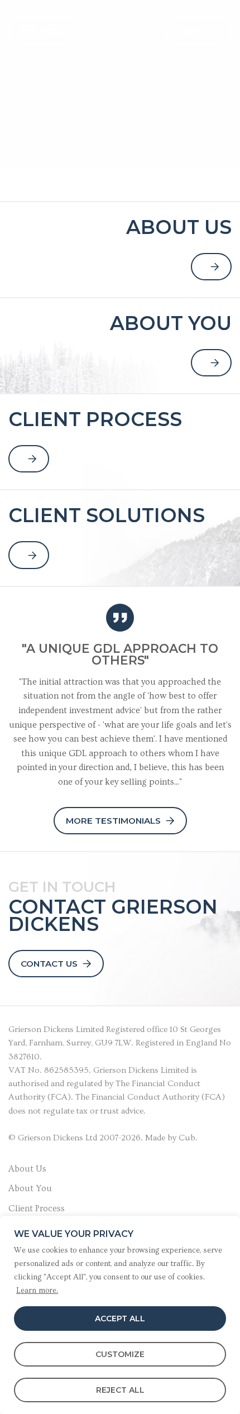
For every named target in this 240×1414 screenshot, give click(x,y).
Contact (197, 30)
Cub (187, 1138)
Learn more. (37, 1290)
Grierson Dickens (41, 1029)
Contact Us (49, 963)
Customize (120, 1354)
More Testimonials (113, 820)
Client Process (36, 1208)
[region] (120, 1315)
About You (30, 1188)
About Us (27, 1169)
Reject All (120, 1390)
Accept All (120, 1318)
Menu (53, 30)
